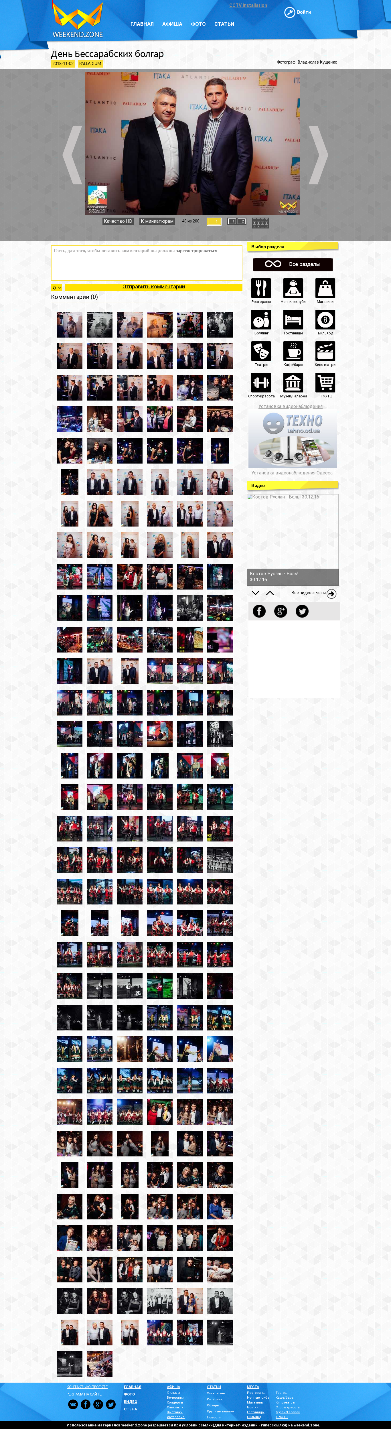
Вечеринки (176, 1398)
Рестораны (256, 1393)
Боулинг (253, 1407)
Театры (281, 1393)
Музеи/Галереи (288, 1412)
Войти (304, 12)
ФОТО (129, 1394)
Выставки (175, 1412)
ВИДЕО (130, 1402)
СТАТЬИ (214, 1387)
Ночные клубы (258, 1398)
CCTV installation (248, 5)
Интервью (215, 1399)
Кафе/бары (285, 1398)
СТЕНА (130, 1409)
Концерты (175, 1402)
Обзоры (213, 1405)
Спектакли (175, 1407)
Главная (142, 24)
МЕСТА (253, 1387)
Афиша (172, 24)
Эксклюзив (216, 1393)
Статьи (224, 24)
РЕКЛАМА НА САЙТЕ (84, 1394)
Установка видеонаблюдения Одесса (292, 473)
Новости (214, 1417)
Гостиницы (255, 1412)
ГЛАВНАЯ (132, 1387)
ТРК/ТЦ (282, 1417)
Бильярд (254, 1417)
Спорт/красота (288, 1407)
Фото (198, 24)
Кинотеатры (285, 1402)
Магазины (255, 1402)
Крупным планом (220, 1411)
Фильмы (173, 1393)
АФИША (173, 1387)
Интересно (176, 1417)
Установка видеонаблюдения (290, 406)
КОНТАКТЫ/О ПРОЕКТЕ (87, 1387)
